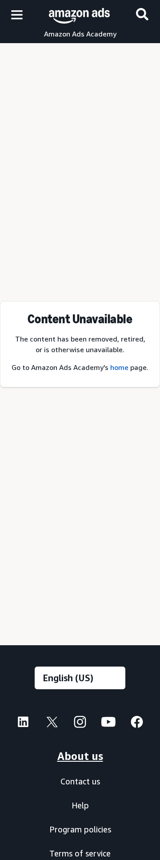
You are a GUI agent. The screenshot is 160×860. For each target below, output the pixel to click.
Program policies (80, 829)
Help (80, 805)
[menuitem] (23, 723)
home (119, 367)
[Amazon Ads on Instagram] (80, 724)
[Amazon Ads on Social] (108, 724)
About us (80, 756)
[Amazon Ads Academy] (79, 14)
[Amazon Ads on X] (51, 724)
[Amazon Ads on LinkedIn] (23, 724)
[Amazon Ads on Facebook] (137, 724)
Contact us (80, 781)
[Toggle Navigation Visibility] (17, 15)
